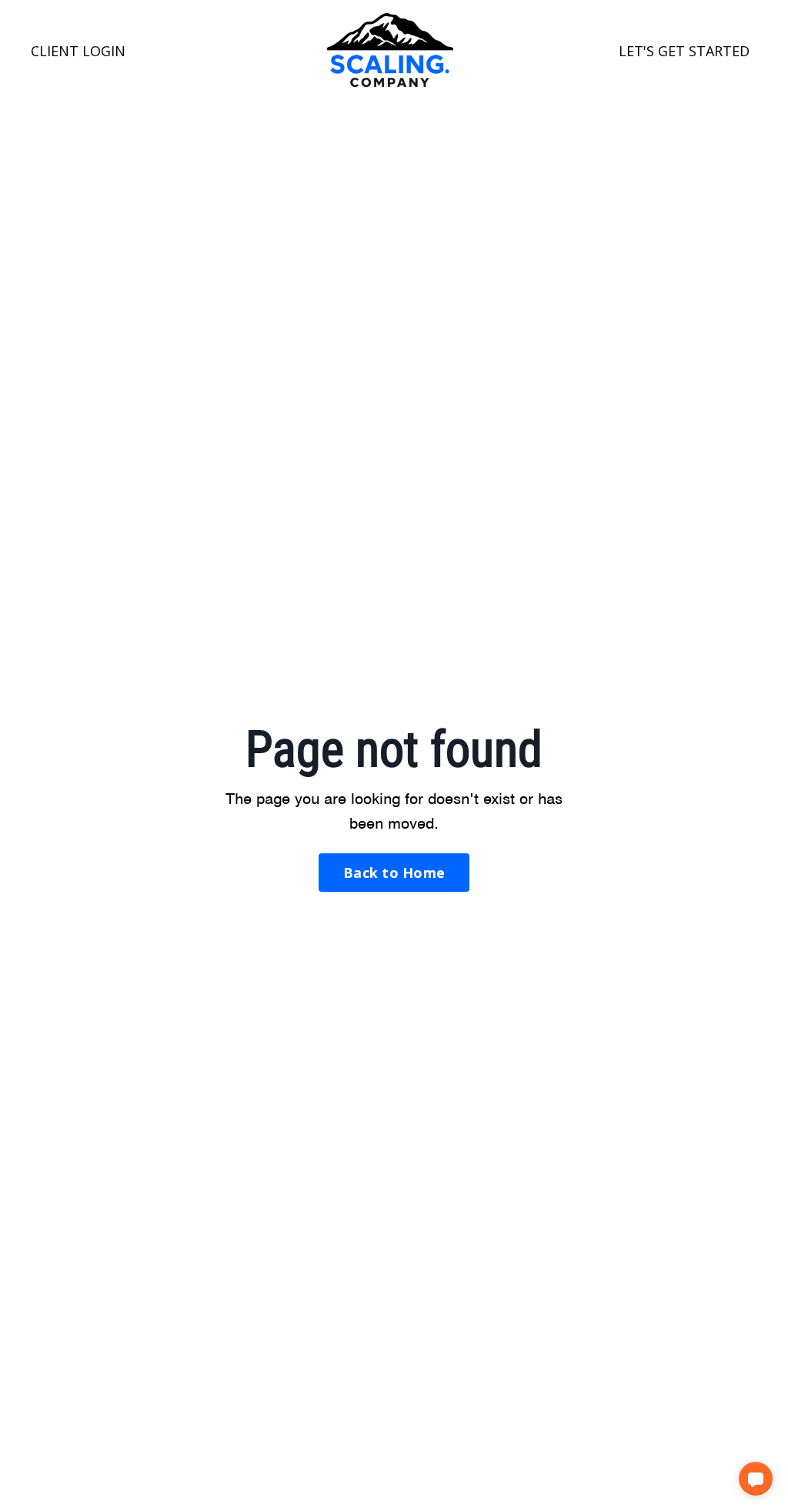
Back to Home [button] (394, 872)
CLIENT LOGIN (78, 51)
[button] (756, 1479)
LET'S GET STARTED (684, 51)
